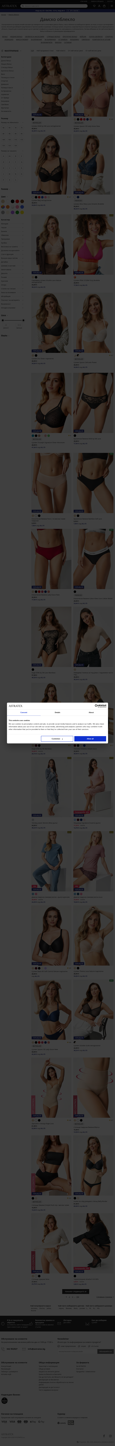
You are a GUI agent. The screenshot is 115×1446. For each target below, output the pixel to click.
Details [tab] (57, 712)
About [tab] (91, 712)
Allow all (90, 739)
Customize (56, 739)
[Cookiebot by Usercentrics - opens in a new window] (96, 706)
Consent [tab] (23, 712)
